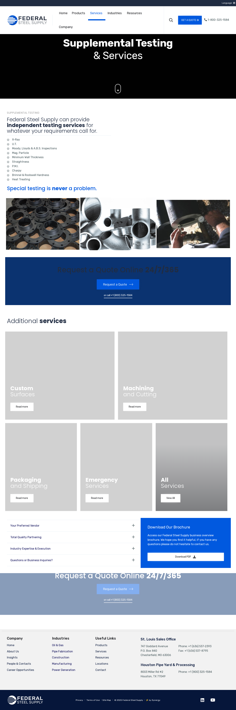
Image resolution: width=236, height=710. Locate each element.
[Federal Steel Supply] (23, 20)
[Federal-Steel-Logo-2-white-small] (25, 704)
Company (66, 27)
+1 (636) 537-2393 (199, 646)
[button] (190, 20)
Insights (12, 657)
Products (78, 13)
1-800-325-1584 (218, 19)
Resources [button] (134, 13)
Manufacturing (62, 663)
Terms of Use (93, 700)
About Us (13, 651)
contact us (201, 544)
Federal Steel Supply (132, 700)
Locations (101, 663)
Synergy (156, 700)
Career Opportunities (20, 670)
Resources (102, 657)
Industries (114, 13)
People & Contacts (19, 663)
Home (63, 13)
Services (96, 13)
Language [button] (227, 3)
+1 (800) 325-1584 (200, 671)
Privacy (79, 700)
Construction (60, 657)
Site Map (106, 700)
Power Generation (63, 670)
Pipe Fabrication (62, 651)
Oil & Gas (57, 645)
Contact (100, 670)
